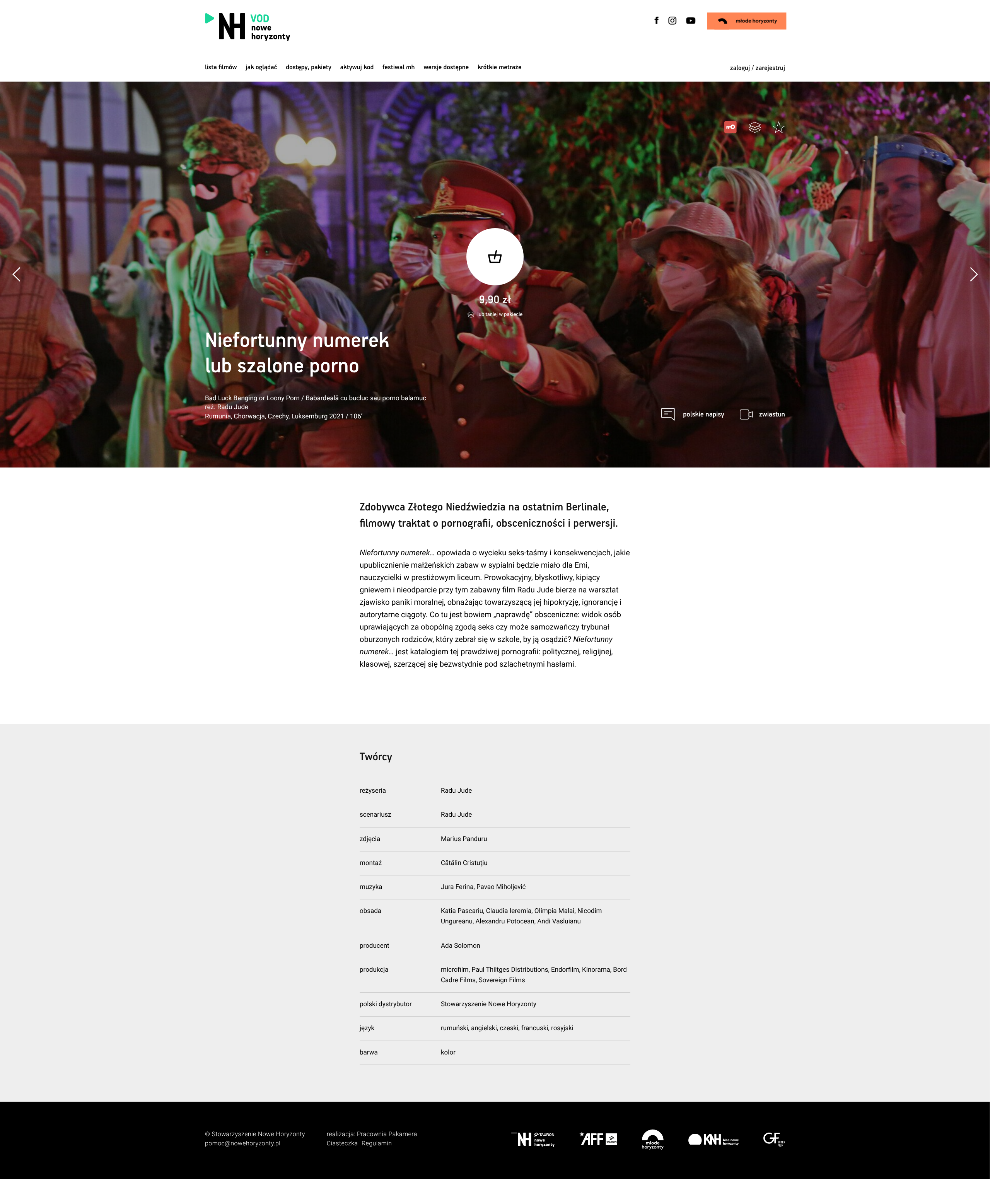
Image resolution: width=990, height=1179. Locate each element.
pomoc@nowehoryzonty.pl (242, 1143)
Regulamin (377, 1143)
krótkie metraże (499, 67)
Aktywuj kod (357, 67)
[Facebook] (657, 25)
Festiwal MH (398, 67)
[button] (973, 274)
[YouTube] (690, 25)
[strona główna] (297, 27)
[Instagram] (672, 25)
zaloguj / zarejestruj (757, 68)
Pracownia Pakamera (387, 1134)
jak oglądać (261, 67)
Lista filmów (221, 67)
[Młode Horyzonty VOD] (747, 20)
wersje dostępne (446, 67)
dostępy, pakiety (308, 67)
